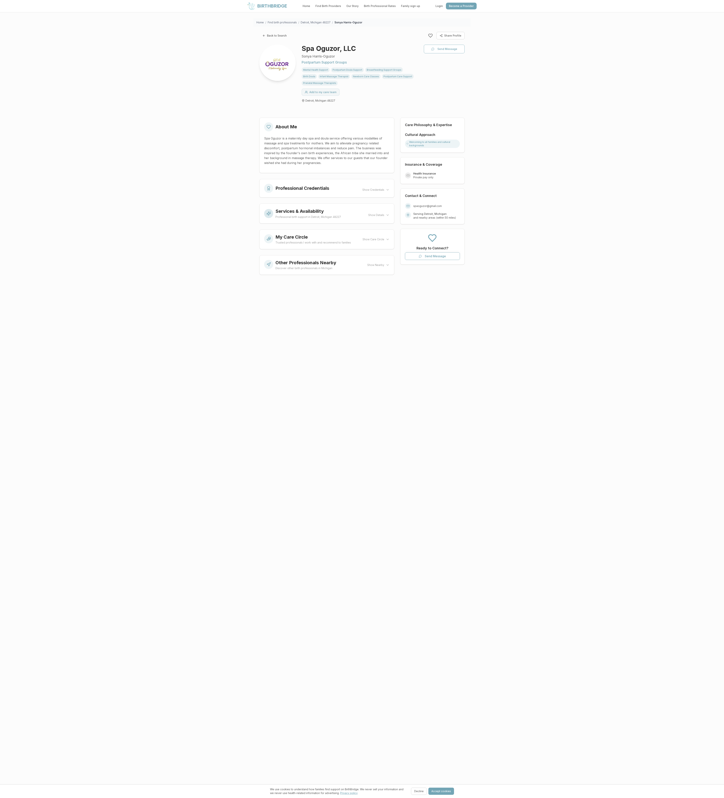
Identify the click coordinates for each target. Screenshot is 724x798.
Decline (419, 791)
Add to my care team (322, 92)
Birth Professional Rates (380, 6)
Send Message (447, 49)
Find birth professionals (282, 22)
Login (439, 6)
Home (306, 6)
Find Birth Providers (328, 6)
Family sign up (410, 6)
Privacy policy (349, 793)
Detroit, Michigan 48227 (316, 22)
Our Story (352, 6)
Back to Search (277, 35)
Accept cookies (441, 791)
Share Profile (452, 35)
